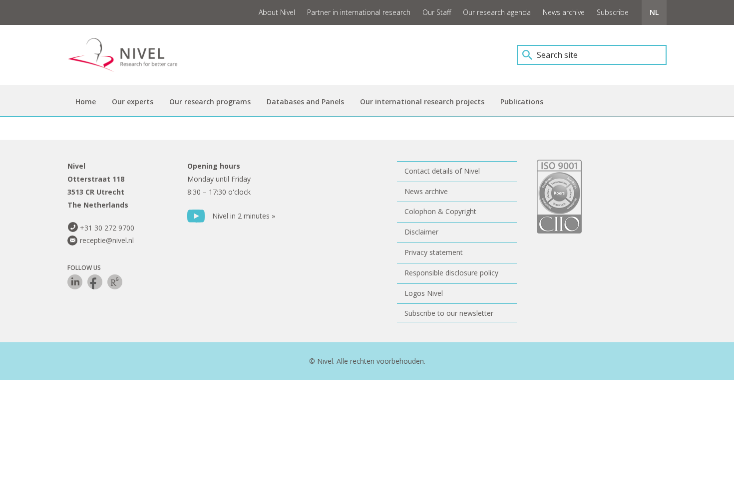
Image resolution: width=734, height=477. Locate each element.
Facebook (94, 281)
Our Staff (436, 12)
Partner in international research (358, 12)
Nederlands (654, 12)
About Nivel (277, 12)
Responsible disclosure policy (451, 272)
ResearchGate (114, 281)
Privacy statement (433, 252)
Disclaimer (421, 232)
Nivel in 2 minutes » (243, 216)
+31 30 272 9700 (107, 228)
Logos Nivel (423, 293)
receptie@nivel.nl (107, 240)
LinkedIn (74, 281)
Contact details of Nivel (442, 171)
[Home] (129, 54)
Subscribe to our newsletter (448, 313)
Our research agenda (497, 12)
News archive (564, 12)
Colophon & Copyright (440, 211)
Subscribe (613, 12)
